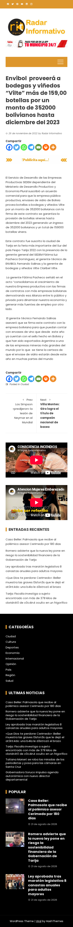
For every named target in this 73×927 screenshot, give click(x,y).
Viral (38, 921)
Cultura (11, 642)
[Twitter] (16, 147)
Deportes (12, 647)
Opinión (11, 664)
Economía (12, 653)
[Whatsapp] (24, 147)
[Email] (38, 147)
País (8, 670)
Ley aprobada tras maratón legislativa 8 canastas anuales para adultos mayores (34, 726)
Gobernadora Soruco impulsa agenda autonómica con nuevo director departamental (32, 776)
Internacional (15, 658)
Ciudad (25, 384)
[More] (53, 147)
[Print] (45, 147)
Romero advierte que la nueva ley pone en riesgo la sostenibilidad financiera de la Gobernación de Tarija (35, 555)
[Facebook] (9, 147)
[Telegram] (31, 147)
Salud (9, 681)
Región (10, 675)
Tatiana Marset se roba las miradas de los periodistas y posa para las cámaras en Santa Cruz (35, 763)
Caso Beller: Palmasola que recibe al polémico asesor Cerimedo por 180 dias (33, 704)
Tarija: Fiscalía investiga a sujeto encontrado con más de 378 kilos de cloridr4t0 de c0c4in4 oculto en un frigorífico (36, 598)
